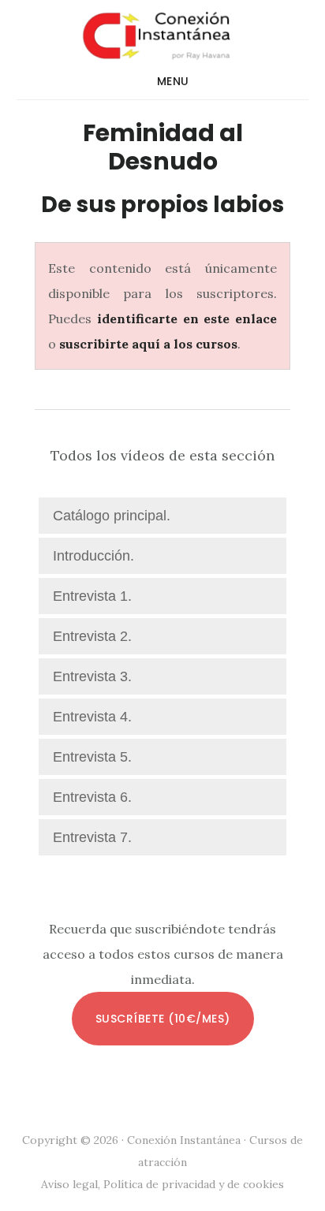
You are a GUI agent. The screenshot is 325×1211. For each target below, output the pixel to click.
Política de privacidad (159, 1184)
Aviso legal (69, 1184)
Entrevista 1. (92, 596)
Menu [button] (173, 81)
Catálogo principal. (111, 516)
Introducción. (93, 556)
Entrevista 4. (92, 717)
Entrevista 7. (92, 837)
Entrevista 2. (92, 636)
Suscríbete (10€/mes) (162, 1019)
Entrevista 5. (92, 757)
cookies (263, 1184)
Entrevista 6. (92, 797)
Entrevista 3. (92, 676)
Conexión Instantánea (163, 34)
